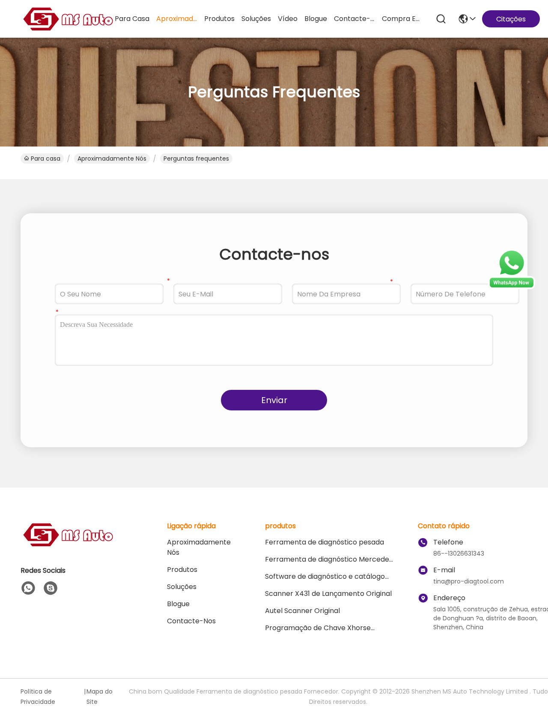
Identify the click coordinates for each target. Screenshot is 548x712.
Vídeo (288, 19)
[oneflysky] (50, 588)
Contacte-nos (354, 19)
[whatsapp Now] (511, 287)
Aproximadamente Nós (176, 19)
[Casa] (68, 545)
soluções (256, 19)
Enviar (274, 400)
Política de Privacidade (38, 696)
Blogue (315, 19)
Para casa (132, 19)
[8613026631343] (28, 588)
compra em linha (402, 19)
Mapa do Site (99, 696)
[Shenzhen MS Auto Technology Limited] (68, 19)
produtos (219, 19)
